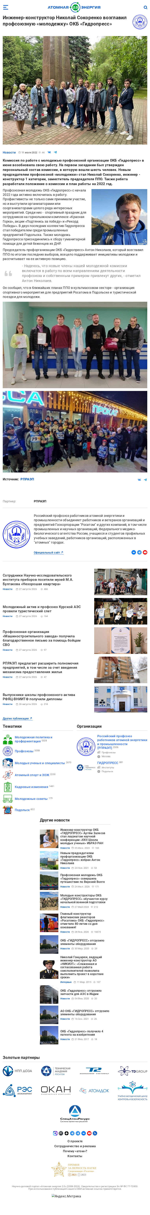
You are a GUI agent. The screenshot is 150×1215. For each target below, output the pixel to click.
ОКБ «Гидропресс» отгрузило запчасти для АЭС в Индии (81, 992)
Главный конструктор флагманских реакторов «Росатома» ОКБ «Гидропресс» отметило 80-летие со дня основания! (82, 920)
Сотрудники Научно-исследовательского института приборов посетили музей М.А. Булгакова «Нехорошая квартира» (38, 579)
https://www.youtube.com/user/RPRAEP (145, 552)
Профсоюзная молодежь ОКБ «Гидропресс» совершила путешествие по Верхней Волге (82, 878)
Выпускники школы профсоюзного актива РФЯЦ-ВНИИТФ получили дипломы (39, 697)
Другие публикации (16, 718)
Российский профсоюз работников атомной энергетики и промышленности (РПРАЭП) (122, 742)
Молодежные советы (31, 799)
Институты (108, 767)
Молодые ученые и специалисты (40, 763)
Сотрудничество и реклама (75, 1146)
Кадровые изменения (31, 787)
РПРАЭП (27, 479)
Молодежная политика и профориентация (33, 739)
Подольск (22, 810)
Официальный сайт (47, 552)
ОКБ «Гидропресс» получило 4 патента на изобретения (81, 1033)
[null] (49, 152)
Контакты (75, 1156)
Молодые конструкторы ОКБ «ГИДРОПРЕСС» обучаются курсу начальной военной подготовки (84, 899)
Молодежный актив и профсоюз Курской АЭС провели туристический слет (42, 609)
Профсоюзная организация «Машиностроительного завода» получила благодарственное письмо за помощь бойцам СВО (41, 638)
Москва (106, 756)
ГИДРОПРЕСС (107, 763)
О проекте (75, 1141)
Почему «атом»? (75, 1151)
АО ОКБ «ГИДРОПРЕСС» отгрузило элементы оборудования (84, 1012)
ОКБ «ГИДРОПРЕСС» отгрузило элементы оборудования (82, 942)
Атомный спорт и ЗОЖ (32, 775)
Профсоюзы (24, 751)
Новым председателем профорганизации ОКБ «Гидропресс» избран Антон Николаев (80, 858)
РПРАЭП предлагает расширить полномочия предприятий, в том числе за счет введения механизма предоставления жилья (40, 667)
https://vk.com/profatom (134, 552)
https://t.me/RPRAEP (139, 552)
